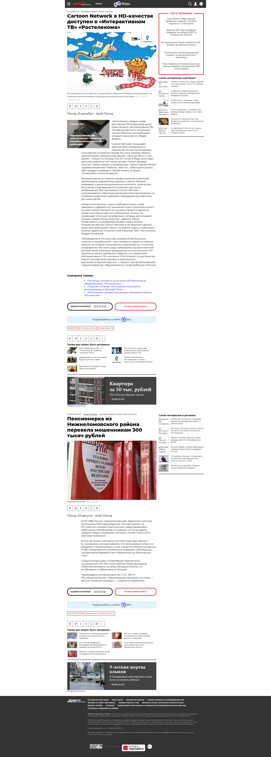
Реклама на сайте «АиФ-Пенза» (101, 703)
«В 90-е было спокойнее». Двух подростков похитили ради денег (186, 101)
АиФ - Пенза (91, 502)
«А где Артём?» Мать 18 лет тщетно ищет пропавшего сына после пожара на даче (186, 130)
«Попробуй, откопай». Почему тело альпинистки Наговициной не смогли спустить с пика (186, 458)
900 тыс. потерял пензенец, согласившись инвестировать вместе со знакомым (137, 636)
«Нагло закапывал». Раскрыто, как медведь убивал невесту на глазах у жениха (186, 112)
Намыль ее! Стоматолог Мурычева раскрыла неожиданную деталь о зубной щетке (186, 421)
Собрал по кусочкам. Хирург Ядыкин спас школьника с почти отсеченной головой (187, 84)
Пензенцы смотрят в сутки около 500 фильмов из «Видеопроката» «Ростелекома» (115, 282)
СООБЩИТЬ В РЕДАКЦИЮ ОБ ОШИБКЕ (103, 708)
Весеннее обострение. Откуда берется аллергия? (92, 367)
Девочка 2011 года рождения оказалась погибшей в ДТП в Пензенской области (181, 32)
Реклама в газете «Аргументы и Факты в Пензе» (163, 703)
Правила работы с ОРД (129, 703)
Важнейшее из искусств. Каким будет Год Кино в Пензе (93, 358)
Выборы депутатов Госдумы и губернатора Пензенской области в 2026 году (152, 706)
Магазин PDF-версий (135, 700)
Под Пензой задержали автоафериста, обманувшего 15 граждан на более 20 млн (93, 645)
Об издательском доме (98, 700)
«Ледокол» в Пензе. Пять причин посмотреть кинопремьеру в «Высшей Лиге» (112, 288)
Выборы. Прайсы (95, 706)
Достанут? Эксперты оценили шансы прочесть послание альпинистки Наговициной (187, 430)
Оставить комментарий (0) (135, 306)
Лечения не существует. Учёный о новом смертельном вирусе (185, 466)
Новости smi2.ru (76, 405)
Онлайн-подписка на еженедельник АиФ (165, 700)
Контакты (110, 706)
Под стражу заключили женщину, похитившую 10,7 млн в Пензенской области (139, 645)
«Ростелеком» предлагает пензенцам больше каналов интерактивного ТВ (136, 350)
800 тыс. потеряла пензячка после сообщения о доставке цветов (94, 653)
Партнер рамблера (112, 746)
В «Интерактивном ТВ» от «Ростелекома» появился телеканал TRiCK (90, 350)
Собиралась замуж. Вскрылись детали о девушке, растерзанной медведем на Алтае (185, 93)
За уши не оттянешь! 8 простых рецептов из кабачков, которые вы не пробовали (187, 121)
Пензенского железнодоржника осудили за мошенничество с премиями (181, 55)
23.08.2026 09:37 (74, 414)
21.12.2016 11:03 (73, 11)
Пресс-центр (117, 700)
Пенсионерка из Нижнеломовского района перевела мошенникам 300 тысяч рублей (181, 66)
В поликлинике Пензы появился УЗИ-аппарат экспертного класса (181, 43)
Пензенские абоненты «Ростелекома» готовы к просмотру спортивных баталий (138, 359)
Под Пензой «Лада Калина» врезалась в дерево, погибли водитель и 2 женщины (181, 21)
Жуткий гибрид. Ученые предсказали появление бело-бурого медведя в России (187, 449)
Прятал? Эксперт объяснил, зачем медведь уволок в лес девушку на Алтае (186, 440)
